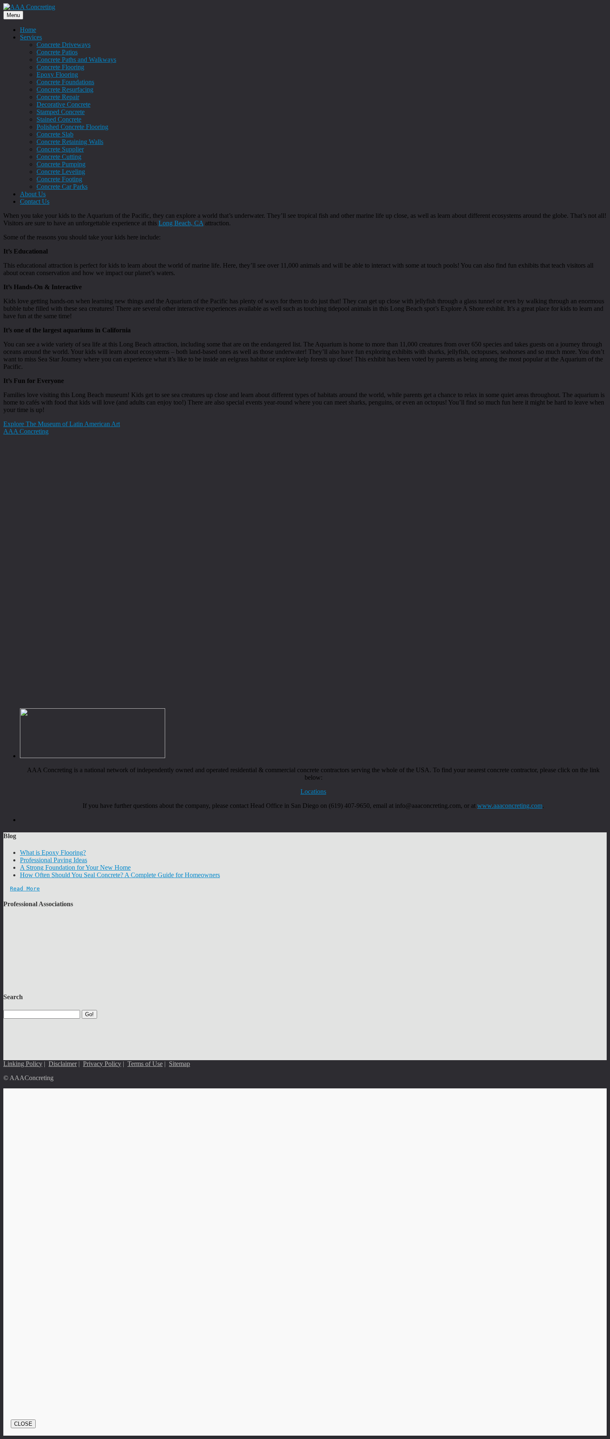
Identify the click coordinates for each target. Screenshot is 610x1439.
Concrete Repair (58, 96)
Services (31, 37)
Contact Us (34, 201)
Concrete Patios (57, 52)
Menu (13, 15)
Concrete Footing (59, 179)
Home (28, 29)
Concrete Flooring (60, 67)
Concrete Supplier (60, 149)
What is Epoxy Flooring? (53, 852)
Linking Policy (22, 1063)
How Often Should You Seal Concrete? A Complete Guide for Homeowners (120, 874)
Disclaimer (63, 1063)
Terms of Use (145, 1063)
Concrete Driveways (63, 44)
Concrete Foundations (65, 81)
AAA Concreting (26, 431)
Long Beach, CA (181, 223)
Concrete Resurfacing (65, 89)
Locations (313, 791)
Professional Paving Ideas (53, 859)
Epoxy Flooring (57, 74)
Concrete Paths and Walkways (76, 59)
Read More (25, 888)
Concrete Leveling (61, 171)
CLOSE (23, 1424)
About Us (33, 194)
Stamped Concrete (61, 111)
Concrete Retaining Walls (70, 141)
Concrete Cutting (59, 156)
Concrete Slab (55, 134)
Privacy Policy (102, 1063)
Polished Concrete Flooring (72, 126)
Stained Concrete (59, 119)
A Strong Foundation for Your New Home (75, 867)
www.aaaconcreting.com (509, 805)
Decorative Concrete (63, 104)
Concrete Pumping (61, 164)
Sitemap (179, 1063)
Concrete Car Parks (62, 186)
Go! (89, 1014)
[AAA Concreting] (29, 6)
